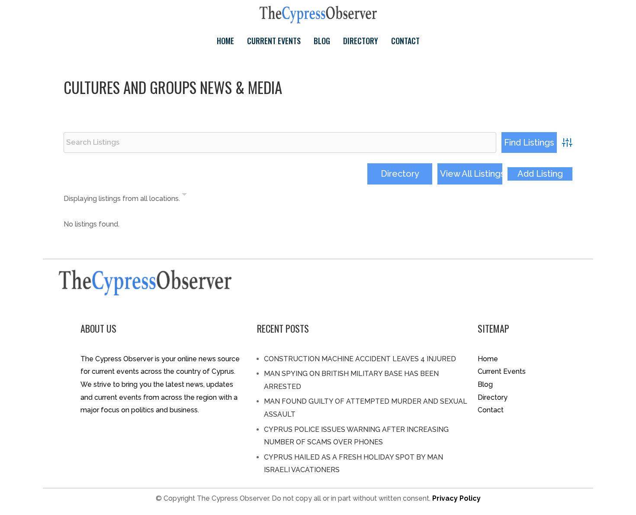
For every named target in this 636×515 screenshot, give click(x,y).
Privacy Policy (456, 498)
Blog (322, 40)
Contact (405, 40)
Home (225, 40)
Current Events (274, 40)
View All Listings (471, 173)
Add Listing (540, 173)
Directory (360, 40)
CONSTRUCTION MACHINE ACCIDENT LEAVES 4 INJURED (360, 359)
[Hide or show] (184, 196)
